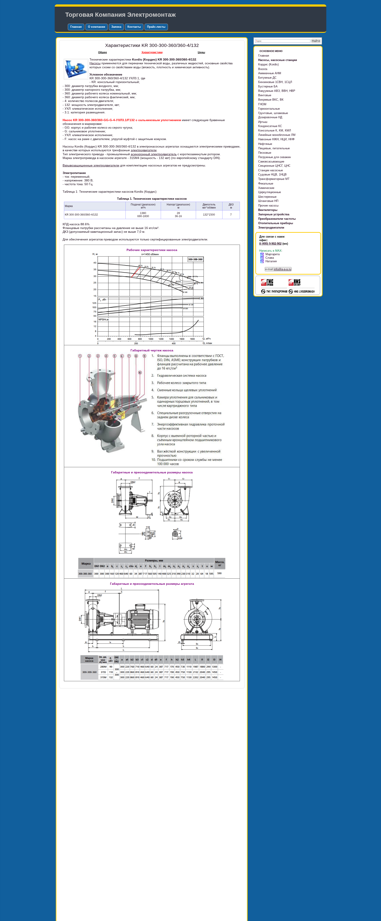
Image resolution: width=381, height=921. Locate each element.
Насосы (95, 63)
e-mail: (278, 269)
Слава (270, 257)
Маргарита (272, 254)
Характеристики (152, 52)
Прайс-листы (156, 26)
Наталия (271, 261)
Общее (102, 52)
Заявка (116, 26)
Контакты (134, 26)
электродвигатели (144, 150)
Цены (201, 52)
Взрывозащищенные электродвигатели (91, 165)
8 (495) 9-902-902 (270, 243)
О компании (96, 26)
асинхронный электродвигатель (154, 154)
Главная (76, 26)
